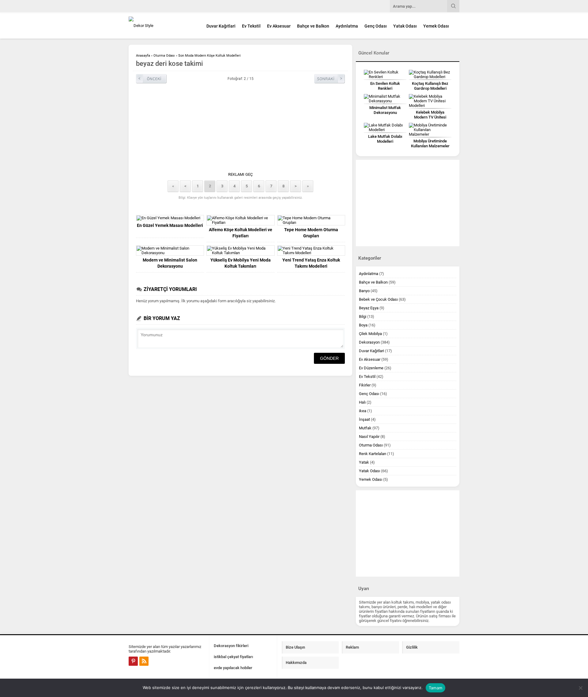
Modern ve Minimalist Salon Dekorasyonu (170, 263)
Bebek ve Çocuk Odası (378, 299)
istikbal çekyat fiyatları (233, 656)
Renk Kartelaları (372, 453)
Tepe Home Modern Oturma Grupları (311, 232)
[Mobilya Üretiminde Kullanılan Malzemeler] (430, 130)
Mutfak (365, 428)
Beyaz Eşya (369, 308)
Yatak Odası (405, 26)
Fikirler (365, 385)
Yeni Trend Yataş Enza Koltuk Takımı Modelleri (311, 263)
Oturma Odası (164, 56)
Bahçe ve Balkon (313, 26)
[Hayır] (580, 688)
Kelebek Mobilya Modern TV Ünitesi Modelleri (430, 117)
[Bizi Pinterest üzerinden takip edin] (133, 661)
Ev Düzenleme (371, 368)
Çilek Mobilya (370, 333)
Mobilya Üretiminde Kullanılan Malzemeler (430, 143)
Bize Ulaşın (295, 647)
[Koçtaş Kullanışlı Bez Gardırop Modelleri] (430, 74)
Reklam (352, 647)
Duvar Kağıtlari (221, 26)
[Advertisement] (485, 151)
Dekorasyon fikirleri (231, 645)
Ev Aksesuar (279, 26)
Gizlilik (412, 647)
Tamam (435, 687)
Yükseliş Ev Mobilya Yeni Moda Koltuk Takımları (240, 263)
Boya (363, 325)
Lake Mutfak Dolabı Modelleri (385, 139)
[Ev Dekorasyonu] (162, 25)
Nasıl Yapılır (369, 436)
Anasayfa (143, 56)
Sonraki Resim (329, 78)
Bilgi (362, 316)
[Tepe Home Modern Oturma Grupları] (311, 220)
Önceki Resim (151, 78)
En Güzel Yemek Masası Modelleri (170, 225)
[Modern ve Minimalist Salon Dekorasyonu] (170, 250)
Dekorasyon (369, 342)
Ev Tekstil (251, 26)
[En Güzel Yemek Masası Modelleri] (170, 218)
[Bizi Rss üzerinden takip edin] (144, 661)
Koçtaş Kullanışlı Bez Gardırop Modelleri (430, 86)
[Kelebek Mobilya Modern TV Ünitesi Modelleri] (430, 101)
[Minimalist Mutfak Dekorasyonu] (385, 98)
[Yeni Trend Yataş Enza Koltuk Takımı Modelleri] (311, 250)
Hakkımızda (296, 662)
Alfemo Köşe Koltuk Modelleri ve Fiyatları (240, 232)
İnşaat (364, 419)
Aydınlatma (347, 26)
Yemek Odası (436, 26)
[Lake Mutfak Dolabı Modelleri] (385, 127)
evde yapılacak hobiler (233, 667)
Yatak (364, 462)
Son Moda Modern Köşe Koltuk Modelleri (209, 56)
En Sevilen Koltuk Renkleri (385, 86)
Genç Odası (375, 26)
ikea (362, 411)
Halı (362, 402)
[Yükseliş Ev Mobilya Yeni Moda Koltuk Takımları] (240, 250)
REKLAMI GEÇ (240, 174)
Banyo (364, 290)
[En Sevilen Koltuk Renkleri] (385, 74)
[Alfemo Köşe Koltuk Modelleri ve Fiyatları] (240, 220)
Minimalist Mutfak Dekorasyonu (385, 110)
